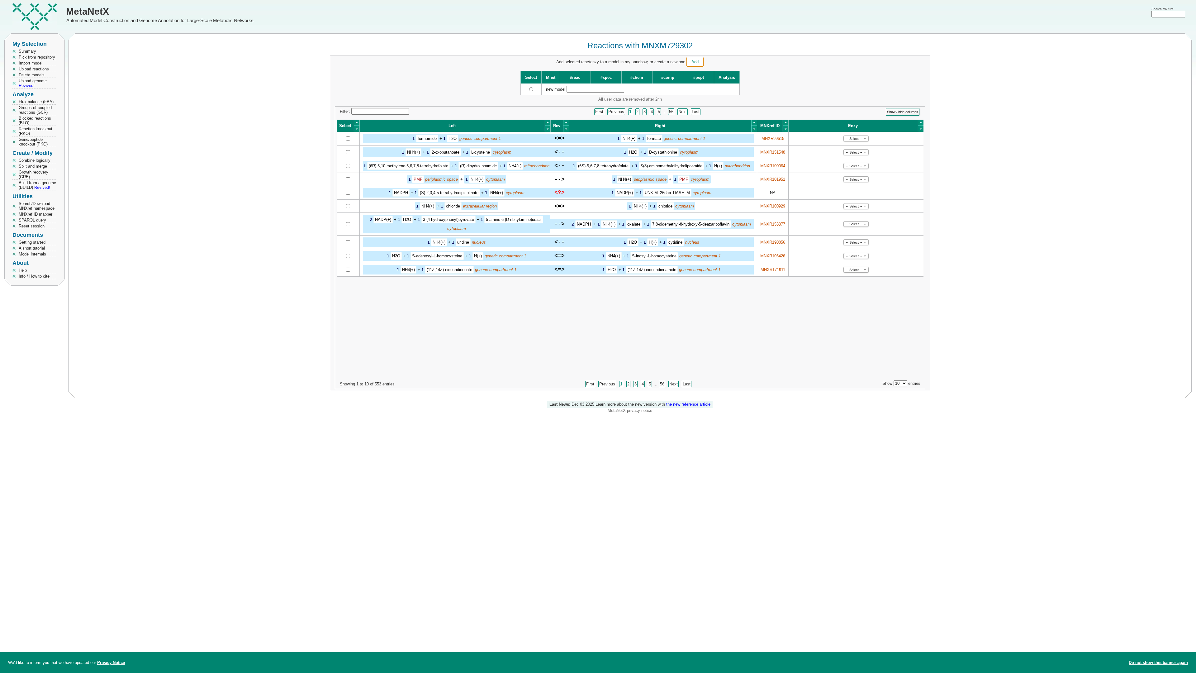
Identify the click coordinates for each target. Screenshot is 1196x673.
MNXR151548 (772, 152)
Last (696, 111)
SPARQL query (32, 220)
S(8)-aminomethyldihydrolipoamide (671, 166)
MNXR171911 (773, 269)
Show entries (901, 383)
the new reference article (688, 404)
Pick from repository (37, 57)
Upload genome (33, 83)
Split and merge (33, 166)
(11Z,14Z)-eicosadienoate (449, 269)
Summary (27, 51)
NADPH (401, 192)
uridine (463, 242)
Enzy (853, 125)
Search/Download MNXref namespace (37, 206)
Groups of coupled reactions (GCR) (35, 110)
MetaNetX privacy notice (630, 410)
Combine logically (34, 160)
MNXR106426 (772, 256)
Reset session (32, 226)
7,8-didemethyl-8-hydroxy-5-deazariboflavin (690, 224)
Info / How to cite (34, 276)
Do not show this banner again (1158, 662)
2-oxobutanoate (445, 152)
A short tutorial (32, 248)
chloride (453, 206)
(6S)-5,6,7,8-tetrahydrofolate (603, 166)
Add (695, 62)
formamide (427, 138)
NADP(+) (625, 192)
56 (671, 111)
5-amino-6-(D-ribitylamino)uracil (514, 219)
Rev (556, 125)
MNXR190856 (772, 242)
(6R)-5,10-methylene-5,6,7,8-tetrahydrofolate (408, 166)
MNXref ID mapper (35, 214)
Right (660, 125)
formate (654, 138)
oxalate (633, 224)
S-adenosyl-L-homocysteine (437, 256)
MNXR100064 (772, 166)
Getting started (32, 242)
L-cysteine (480, 152)
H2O (452, 138)
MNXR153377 (772, 224)
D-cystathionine (663, 152)
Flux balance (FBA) (36, 101)
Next (682, 111)
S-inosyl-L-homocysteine (654, 256)
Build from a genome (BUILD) (37, 185)
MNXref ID (770, 125)
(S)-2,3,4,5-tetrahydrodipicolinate (449, 192)
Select (345, 125)
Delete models (32, 75)
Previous (616, 111)
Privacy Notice (111, 662)
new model (555, 89)
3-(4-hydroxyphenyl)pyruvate (448, 219)
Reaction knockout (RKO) (35, 131)
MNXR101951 (772, 179)
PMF (418, 179)
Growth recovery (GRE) (33, 174)
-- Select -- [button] (854, 139)
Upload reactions (34, 69)
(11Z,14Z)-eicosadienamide (652, 269)
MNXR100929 (772, 206)
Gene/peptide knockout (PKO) (33, 141)
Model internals (32, 254)
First (599, 111)
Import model (30, 63)
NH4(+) (629, 138)
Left (452, 125)
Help (23, 270)
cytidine (675, 242)
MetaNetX (87, 11)
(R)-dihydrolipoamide (478, 166)
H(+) (718, 166)
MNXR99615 (773, 138)
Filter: (345, 111)
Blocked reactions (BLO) (35, 120)
